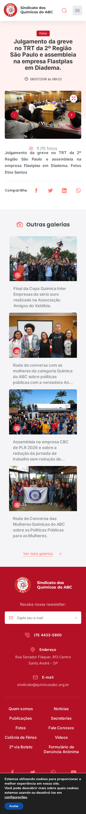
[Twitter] (34, 772)
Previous (14, 115)
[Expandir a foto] (73, 98)
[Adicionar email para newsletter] (76, 618)
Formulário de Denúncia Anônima (61, 749)
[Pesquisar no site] (64, 10)
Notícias (61, 708)
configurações (16, 797)
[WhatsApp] (55, 772)
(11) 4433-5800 (48, 635)
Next (71, 115)
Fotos (21, 727)
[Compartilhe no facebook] (36, 190)
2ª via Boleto (20, 746)
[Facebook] (14, 772)
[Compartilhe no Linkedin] (64, 190)
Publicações (20, 718)
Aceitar (14, 806)
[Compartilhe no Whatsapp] (78, 190)
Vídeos (61, 737)
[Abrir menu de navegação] (77, 10)
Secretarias (61, 718)
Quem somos (21, 708)
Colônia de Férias (21, 737)
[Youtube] (73, 772)
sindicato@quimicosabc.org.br (43, 684)
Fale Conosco (61, 727)
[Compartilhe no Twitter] (50, 190)
